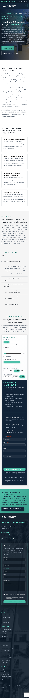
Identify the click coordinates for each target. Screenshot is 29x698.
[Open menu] (26, 5)
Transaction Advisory (6, 629)
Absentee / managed (9, 364)
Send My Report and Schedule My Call (14, 469)
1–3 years (15, 376)
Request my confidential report (14, 601)
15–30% (17, 370)
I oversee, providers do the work (12, 362)
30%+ (22, 370)
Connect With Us (7, 48)
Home (2, 13)
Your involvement (7, 356)
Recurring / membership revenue (10, 368)
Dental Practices (5, 660)
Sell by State (4, 638)
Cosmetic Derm (14, 342)
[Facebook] (24, 1)
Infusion (16, 344)
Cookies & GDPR (11, 690)
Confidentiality (5, 622)
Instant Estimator (5, 634)
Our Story (3, 615)
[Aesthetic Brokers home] (8, 6)
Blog (2, 669)
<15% (11, 370)
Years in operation (7, 374)
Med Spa (7, 342)
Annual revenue (6, 351)
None (6, 370)
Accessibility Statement (20, 690)
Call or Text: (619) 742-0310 (10, 53)
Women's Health (5, 655)
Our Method (4, 636)
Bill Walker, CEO (5, 617)
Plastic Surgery (8, 344)
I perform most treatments (11, 359)
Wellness (7, 347)
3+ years (22, 376)
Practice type (6, 339)
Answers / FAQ (5, 674)
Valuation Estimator (6, 676)
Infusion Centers (5, 652)
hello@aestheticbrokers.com (8, 535)
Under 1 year (7, 376)
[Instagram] (27, 1)
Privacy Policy (4, 690)
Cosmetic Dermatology (7, 648)
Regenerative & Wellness (7, 657)
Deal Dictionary (5, 671)
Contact (3, 679)
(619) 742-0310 (12, 1)
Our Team (3, 619)
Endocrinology (4, 662)
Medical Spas (4, 645)
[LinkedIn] (19, 1)
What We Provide (8, 13)
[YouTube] (22, 1)
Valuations (4, 631)
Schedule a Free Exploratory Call (12, 508)
